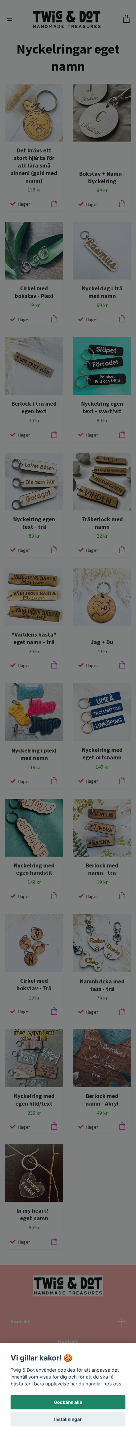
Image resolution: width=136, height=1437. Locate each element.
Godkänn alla (68, 1402)
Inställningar (68, 1419)
